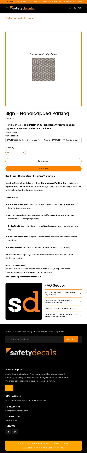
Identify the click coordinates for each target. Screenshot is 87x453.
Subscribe (70, 339)
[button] (7, 8)
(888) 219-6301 (11, 420)
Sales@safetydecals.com (16, 411)
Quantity (9, 147)
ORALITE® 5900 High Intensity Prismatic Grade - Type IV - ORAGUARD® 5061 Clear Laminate (42, 140)
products (10, 2)
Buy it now (43, 168)
